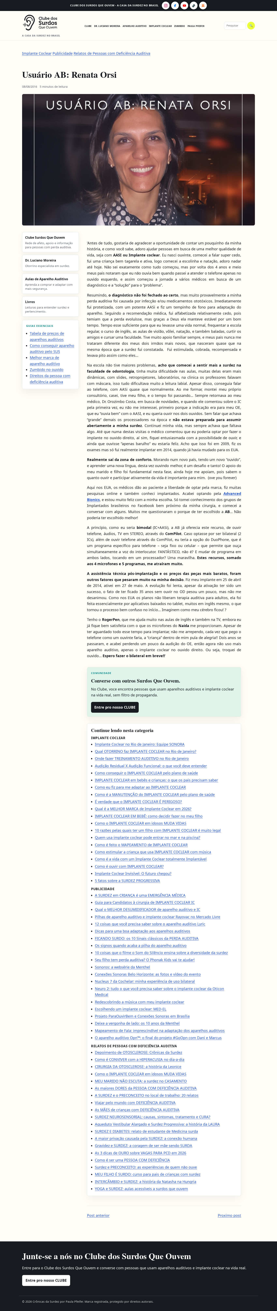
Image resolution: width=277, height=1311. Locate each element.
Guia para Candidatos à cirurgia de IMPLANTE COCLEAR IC (145, 902)
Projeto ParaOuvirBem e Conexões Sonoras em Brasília (142, 1016)
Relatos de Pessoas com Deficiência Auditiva (112, 53)
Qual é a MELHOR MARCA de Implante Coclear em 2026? (143, 808)
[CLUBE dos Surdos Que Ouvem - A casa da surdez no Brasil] (43, 22)
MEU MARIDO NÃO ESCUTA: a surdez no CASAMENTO (141, 1081)
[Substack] (203, 5)
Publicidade (63, 53)
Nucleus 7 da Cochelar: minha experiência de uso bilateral (145, 981)
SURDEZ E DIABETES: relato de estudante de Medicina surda (146, 1131)
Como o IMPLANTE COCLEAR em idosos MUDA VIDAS (140, 823)
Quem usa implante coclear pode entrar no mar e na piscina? (147, 837)
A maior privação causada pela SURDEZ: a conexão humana (146, 1138)
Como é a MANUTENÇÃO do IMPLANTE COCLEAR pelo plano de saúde (155, 794)
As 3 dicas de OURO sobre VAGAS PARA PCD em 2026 (140, 1152)
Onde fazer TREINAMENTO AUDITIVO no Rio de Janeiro (142, 758)
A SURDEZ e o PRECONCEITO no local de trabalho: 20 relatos (147, 1095)
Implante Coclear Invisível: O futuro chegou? (133, 873)
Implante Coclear (160, 25)
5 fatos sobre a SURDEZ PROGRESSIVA (127, 880)
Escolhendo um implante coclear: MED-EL (130, 1009)
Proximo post (229, 1215)
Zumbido (179, 25)
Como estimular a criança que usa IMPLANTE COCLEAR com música (153, 851)
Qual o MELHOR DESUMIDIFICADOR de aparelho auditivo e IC (147, 909)
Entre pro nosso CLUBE (114, 707)
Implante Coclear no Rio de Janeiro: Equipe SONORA (140, 744)
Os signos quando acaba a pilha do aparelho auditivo (141, 945)
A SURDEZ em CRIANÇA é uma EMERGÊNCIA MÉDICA (140, 895)
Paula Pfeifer (196, 25)
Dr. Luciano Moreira (107, 25)
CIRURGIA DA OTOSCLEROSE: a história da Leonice (138, 1066)
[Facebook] (175, 5)
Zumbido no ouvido (46, 369)
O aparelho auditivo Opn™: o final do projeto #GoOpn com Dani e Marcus (158, 1037)
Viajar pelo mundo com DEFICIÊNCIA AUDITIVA (135, 1102)
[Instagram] (166, 5)
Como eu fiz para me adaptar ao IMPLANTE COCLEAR (140, 787)
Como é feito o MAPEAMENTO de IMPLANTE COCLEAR (141, 844)
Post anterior (98, 1215)
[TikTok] (194, 5)
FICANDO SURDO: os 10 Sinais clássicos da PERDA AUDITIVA (147, 938)
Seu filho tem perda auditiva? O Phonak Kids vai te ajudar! (145, 959)
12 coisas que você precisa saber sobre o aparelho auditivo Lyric (150, 923)
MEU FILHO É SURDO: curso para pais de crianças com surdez (147, 1174)
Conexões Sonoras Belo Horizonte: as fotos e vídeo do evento (148, 974)
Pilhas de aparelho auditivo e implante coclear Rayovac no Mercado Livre (157, 916)
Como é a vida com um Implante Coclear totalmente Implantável (151, 859)
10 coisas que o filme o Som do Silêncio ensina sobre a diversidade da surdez (161, 952)
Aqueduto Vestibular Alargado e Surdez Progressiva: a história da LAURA (157, 1124)
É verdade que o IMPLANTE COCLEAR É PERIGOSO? (138, 801)
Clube (88, 25)
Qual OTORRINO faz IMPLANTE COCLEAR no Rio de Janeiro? (145, 751)
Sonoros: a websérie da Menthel (122, 967)
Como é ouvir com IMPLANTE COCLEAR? (129, 866)
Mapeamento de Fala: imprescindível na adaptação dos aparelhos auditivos (160, 1030)
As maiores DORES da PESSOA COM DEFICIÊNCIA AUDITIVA (146, 1088)
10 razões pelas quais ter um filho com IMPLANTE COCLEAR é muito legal (158, 830)
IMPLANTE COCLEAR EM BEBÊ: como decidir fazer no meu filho (149, 816)
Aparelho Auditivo (135, 25)
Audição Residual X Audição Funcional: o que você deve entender (151, 765)
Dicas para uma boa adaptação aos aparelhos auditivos (142, 931)
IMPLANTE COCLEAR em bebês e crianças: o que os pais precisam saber (156, 780)
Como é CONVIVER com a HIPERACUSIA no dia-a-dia (139, 1059)
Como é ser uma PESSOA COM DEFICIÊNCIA (132, 1160)
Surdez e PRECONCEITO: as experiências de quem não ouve (146, 1167)
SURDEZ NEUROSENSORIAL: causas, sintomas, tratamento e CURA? (152, 1116)
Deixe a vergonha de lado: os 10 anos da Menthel (137, 1023)
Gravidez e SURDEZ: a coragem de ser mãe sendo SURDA (143, 1145)
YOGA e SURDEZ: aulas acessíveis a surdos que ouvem (141, 1188)
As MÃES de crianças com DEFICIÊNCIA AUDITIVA (137, 1109)
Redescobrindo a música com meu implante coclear (139, 1001)
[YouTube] (184, 5)
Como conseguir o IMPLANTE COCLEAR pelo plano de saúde (146, 772)
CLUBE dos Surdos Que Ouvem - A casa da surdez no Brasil (114, 5)
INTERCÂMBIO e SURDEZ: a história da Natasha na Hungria (145, 1181)
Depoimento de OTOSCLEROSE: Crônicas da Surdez (138, 1052)
